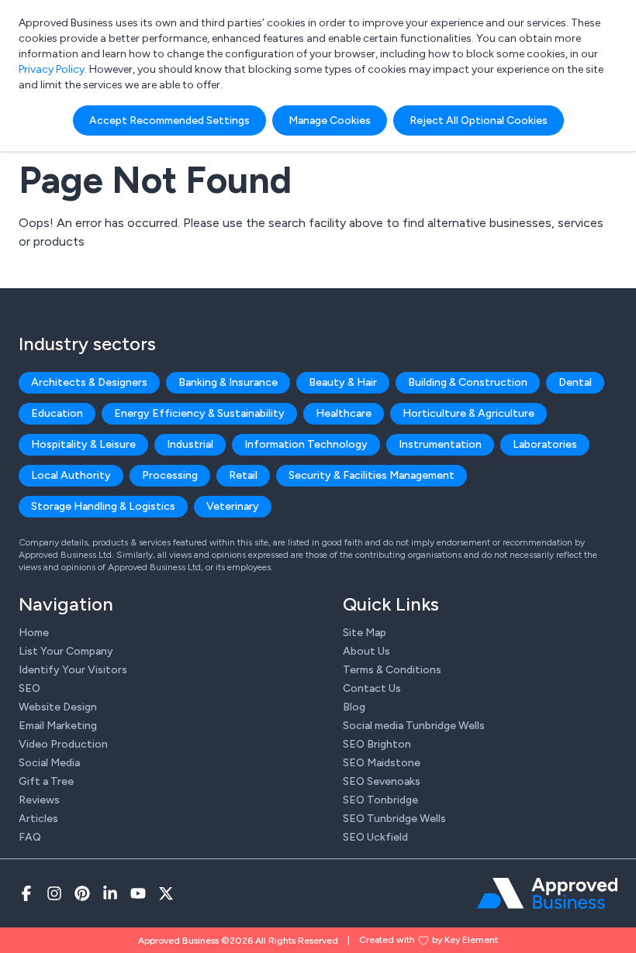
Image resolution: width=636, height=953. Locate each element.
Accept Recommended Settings (169, 120)
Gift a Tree (46, 781)
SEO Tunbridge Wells (394, 818)
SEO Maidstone (381, 762)
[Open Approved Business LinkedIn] (110, 893)
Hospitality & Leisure (83, 444)
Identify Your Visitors (73, 669)
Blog (354, 707)
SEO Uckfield (375, 837)
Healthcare (344, 413)
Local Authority (71, 475)
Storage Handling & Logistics (103, 506)
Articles (38, 818)
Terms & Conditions (392, 669)
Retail (243, 475)
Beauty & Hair (343, 382)
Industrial (190, 444)
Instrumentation (440, 444)
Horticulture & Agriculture (468, 413)
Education (57, 413)
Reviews (39, 800)
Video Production (63, 744)
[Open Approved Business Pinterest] (82, 893)
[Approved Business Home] (547, 893)
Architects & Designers (89, 382)
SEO (29, 688)
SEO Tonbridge (380, 800)
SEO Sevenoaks (381, 781)
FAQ (30, 837)
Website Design (58, 707)
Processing (170, 475)
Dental (575, 382)
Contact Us (372, 688)
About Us (366, 651)
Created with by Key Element (428, 939)
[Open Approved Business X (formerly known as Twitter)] (166, 893)
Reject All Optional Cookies (479, 120)
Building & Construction (467, 382)
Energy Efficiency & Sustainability (199, 413)
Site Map (364, 632)
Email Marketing (58, 725)
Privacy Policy (52, 69)
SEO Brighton (377, 744)
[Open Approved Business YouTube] (138, 893)
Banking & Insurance (228, 382)
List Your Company (66, 651)
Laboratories (545, 444)
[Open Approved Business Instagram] (54, 893)
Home (34, 632)
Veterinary (232, 506)
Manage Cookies (330, 120)
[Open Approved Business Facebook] (26, 893)
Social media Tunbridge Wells (414, 725)
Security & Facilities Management (372, 475)
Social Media (49, 762)
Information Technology (306, 444)
